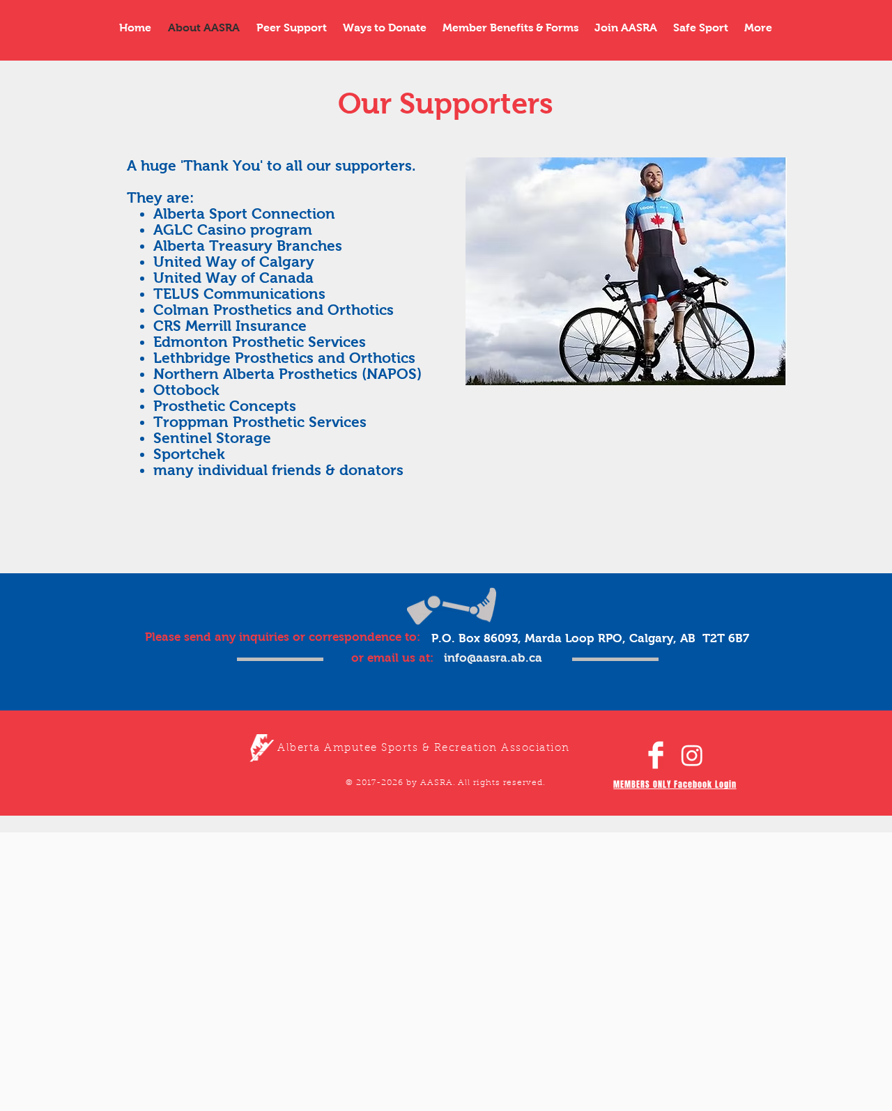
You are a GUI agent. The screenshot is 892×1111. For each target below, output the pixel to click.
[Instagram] (692, 755)
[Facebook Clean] (656, 755)
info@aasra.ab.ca (493, 658)
